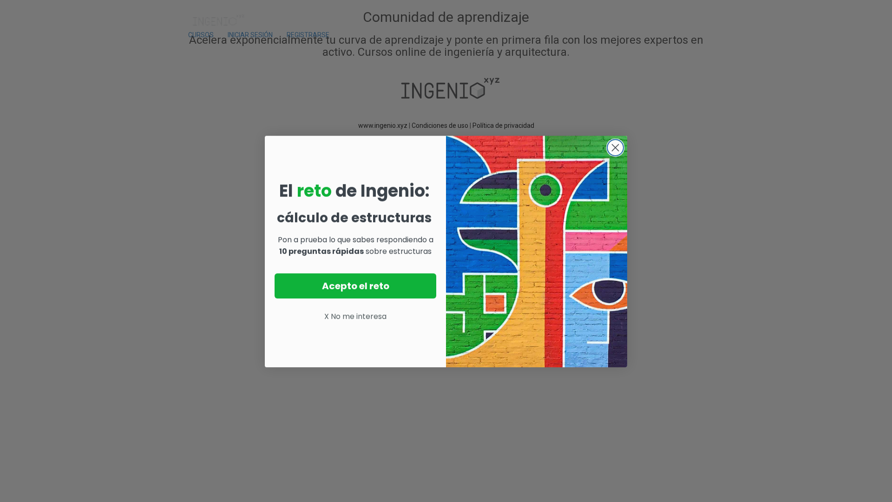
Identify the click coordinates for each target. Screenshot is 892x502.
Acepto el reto (355, 285)
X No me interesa (355, 315)
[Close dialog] (615, 147)
